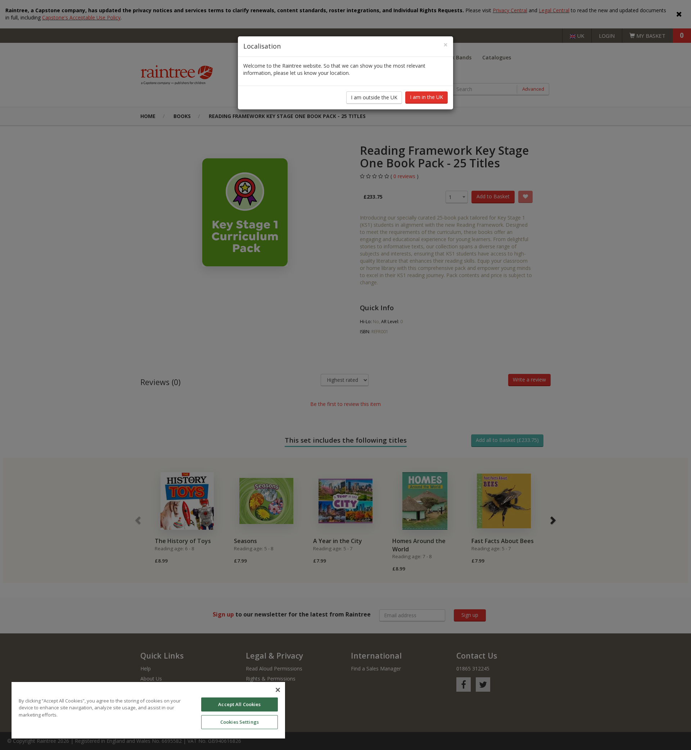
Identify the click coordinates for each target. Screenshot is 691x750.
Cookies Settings (239, 722)
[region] (148, 710)
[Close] (278, 690)
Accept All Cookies (239, 704)
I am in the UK (426, 97)
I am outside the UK (374, 97)
